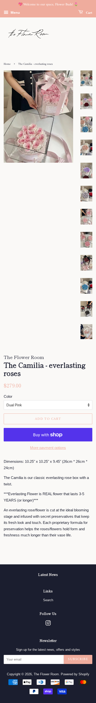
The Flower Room (46, 674)
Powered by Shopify (75, 674)
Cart (88, 13)
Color (8, 396)
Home (7, 64)
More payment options (48, 448)
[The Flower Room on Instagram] (48, 624)
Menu (15, 12)
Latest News (48, 574)
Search (48, 600)
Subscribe (78, 659)
